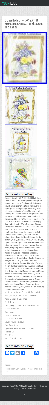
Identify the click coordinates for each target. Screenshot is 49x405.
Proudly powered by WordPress (25, 389)
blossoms (12, 369)
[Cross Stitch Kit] (9, 3)
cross (19, 369)
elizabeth (8, 365)
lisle (40, 369)
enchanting (34, 369)
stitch (7, 371)
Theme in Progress (40, 386)
